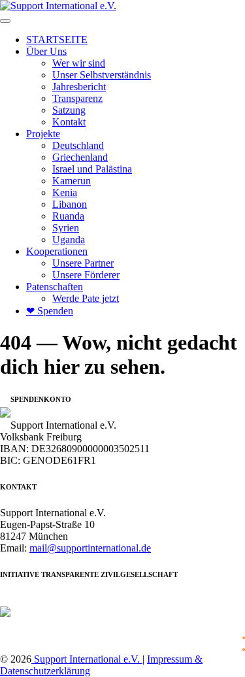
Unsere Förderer (86, 274)
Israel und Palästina (92, 168)
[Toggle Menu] (5, 21)
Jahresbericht (79, 86)
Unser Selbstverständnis (101, 74)
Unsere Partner (83, 263)
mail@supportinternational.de (90, 547)
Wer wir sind (78, 63)
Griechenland (80, 157)
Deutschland (78, 145)
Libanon (69, 204)
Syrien (65, 227)
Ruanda (68, 216)
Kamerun (71, 180)
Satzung (69, 110)
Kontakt (69, 121)
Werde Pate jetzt (85, 298)
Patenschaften (54, 286)
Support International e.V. (86, 659)
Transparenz (77, 98)
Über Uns (46, 51)
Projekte (43, 133)
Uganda (68, 239)
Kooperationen (57, 251)
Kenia (64, 192)
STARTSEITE (57, 39)
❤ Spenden (49, 310)
